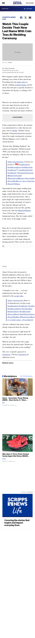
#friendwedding (26, 308)
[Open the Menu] (3, 2)
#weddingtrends (26, 167)
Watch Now (29, 3)
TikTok (14, 130)
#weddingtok (11, 170)
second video (18, 296)
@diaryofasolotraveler (15, 161)
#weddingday (12, 173)
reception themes (21, 85)
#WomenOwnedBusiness (16, 178)
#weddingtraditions (14, 167)
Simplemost (6, 354)
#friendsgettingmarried (25, 173)
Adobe (10, 62)
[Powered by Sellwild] (30, 492)
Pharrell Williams (24, 210)
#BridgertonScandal (14, 175)
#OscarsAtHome (13, 314)
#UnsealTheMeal (13, 181)
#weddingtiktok (24, 164)
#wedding (31, 306)
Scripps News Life (9, 18)
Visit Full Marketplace (26, 376)
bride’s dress (21, 82)
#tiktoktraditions (13, 311)
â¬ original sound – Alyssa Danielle (20, 320)
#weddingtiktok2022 (26, 170)
